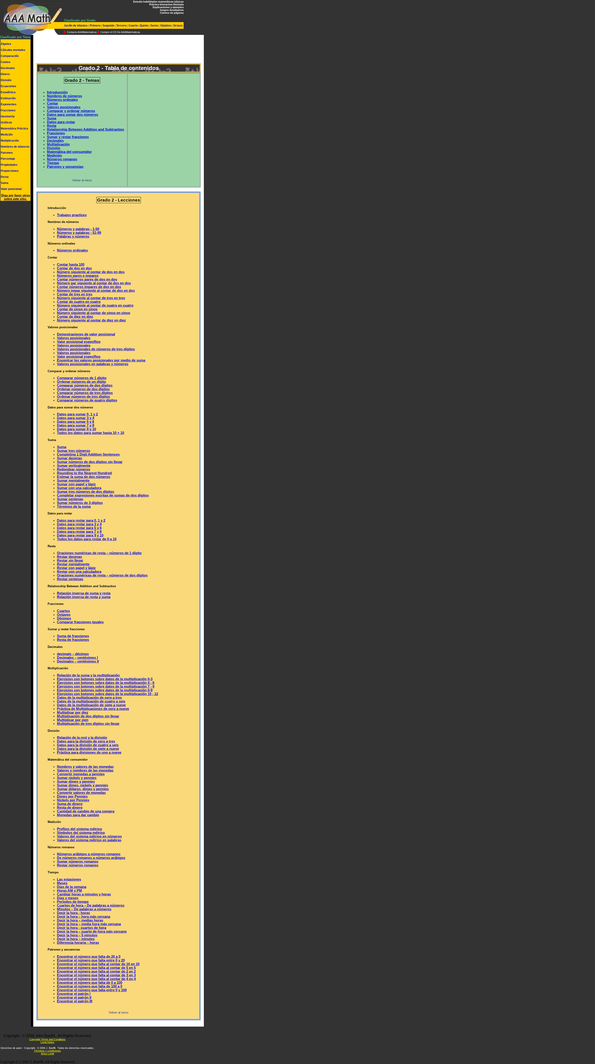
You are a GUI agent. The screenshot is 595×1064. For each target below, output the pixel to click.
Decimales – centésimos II (78, 661)
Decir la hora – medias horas (80, 920)
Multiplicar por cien (72, 720)
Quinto (144, 25)
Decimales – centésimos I (77, 658)
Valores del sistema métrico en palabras (89, 840)
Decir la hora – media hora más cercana (89, 924)
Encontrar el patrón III (74, 1001)
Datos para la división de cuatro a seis (88, 745)
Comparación (10, 56)
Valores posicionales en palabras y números (92, 364)
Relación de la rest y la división (82, 737)
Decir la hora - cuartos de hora (81, 928)
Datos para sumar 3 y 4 (75, 418)
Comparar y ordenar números (71, 111)
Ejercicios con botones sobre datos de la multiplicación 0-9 (104, 690)
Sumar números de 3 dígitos (80, 503)
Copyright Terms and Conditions (47, 1039)
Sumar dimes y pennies (76, 781)
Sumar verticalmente (73, 465)
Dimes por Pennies (72, 796)
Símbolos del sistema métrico (81, 833)
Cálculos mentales (13, 50)
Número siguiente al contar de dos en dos (91, 272)
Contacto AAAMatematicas (82, 32)
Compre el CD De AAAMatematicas (120, 32)
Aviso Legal (47, 1053)
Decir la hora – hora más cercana (83, 916)
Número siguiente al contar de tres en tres (91, 298)
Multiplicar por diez (72, 712)
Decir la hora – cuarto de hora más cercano (92, 931)
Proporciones (10, 170)
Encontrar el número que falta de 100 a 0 (89, 986)
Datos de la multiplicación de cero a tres (89, 697)
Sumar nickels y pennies (76, 778)
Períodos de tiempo (73, 902)
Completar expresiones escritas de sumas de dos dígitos (103, 495)
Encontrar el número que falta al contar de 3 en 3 (96, 975)
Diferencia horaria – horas (78, 943)
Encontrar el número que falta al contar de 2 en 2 (96, 971)
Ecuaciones (8, 86)
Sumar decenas (69, 458)
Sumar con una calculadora (79, 488)
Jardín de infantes (76, 25)
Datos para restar (61, 122)
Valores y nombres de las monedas (85, 770)
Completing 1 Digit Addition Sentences (88, 454)
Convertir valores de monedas (81, 793)
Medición (7, 134)
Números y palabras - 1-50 (78, 229)
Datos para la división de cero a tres (86, 741)
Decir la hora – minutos (76, 939)
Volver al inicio (82, 180)
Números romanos (62, 159)
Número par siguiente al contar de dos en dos (94, 283)
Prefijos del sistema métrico (79, 829)
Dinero (5, 74)
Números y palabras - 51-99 (79, 233)
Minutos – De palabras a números (84, 909)
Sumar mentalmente (73, 480)
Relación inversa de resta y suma (83, 597)
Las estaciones (69, 879)
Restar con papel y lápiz (76, 568)
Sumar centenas (70, 499)
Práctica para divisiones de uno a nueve (89, 752)
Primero (95, 25)
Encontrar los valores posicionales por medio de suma (101, 360)
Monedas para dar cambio (78, 815)
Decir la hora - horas (73, 913)
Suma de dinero (70, 804)
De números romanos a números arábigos (91, 858)
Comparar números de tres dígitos (85, 393)
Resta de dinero (70, 807)
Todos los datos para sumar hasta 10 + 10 (90, 433)
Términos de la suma (74, 506)
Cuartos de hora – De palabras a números (90, 905)
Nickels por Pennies (73, 800)
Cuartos (63, 611)
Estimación (8, 98)
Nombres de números (15, 146)
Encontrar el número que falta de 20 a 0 (88, 956)
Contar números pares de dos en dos (87, 279)
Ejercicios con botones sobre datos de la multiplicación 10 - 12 (107, 694)
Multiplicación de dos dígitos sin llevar (88, 716)
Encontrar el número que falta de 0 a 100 (89, 982)
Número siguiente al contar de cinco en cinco (93, 313)
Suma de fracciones (73, 636)
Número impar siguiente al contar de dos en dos (96, 290)
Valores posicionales (63, 107)
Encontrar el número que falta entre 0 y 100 (92, 990)
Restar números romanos (77, 865)
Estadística (8, 92)
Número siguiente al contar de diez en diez (91, 320)
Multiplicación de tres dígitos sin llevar (88, 724)
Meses (62, 883)
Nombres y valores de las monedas (85, 767)
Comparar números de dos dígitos (84, 385)
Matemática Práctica (14, 128)
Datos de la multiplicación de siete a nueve (91, 705)
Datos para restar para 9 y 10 (80, 535)
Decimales (8, 68)
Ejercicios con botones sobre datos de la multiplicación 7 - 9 (105, 686)
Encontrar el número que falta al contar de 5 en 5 (96, 968)
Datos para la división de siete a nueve (88, 749)
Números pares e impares (78, 276)
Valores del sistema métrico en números (89, 836)
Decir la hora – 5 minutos (77, 935)
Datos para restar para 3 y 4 (79, 524)
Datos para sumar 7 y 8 (75, 425)
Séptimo (165, 25)
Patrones (7, 152)
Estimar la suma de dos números (83, 477)
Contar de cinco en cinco (77, 309)
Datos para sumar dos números (72, 114)
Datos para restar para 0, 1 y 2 (81, 520)
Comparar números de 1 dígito (81, 378)
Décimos (64, 618)
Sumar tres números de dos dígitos (85, 492)
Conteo (5, 62)
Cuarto (133, 25)
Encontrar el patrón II (74, 997)
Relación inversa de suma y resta (83, 593)
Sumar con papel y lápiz (76, 484)
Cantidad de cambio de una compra (85, 811)
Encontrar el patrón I (73, 994)
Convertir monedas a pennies (81, 774)
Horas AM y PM (69, 890)
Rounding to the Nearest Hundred (84, 473)
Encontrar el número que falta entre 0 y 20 (91, 960)
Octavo (177, 25)
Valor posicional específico (78, 342)
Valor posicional (11, 189)
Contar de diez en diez (75, 316)
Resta (5, 177)
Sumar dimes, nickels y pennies (82, 785)
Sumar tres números (73, 451)
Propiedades (9, 164)
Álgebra (6, 44)
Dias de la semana (71, 887)
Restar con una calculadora (79, 571)
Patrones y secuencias (65, 167)
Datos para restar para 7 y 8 (79, 532)
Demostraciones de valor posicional (86, 334)
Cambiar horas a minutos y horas (84, 894)
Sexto (154, 25)
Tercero (121, 25)
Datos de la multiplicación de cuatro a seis (91, 701)
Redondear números (73, 469)
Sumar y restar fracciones (68, 137)
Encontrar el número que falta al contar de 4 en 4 (96, 979)
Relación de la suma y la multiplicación (88, 675)
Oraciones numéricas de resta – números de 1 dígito (99, 553)
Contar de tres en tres (74, 294)
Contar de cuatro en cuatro (79, 302)
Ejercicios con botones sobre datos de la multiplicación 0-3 (104, 679)
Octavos (63, 615)
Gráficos (6, 122)
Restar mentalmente (73, 564)
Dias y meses (67, 898)
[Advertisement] (118, 49)
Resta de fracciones (73, 640)
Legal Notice (47, 1042)
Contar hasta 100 (70, 264)
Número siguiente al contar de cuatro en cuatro (95, 305)
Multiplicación (10, 140)
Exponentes (9, 104)
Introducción (57, 92)
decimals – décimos (73, 654)
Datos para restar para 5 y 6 (79, 528)
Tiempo (53, 163)
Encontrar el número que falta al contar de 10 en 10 (98, 964)
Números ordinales (62, 100)
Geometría (8, 116)
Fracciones (8, 110)
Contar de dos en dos (74, 268)
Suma (4, 183)
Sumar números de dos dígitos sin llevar (89, 462)
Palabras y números (73, 236)
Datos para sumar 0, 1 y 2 (77, 414)
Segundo (108, 25)
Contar (52, 103)
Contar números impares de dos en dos (89, 287)
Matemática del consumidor (69, 152)
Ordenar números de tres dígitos (83, 396)
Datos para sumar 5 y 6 (75, 422)
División (6, 80)
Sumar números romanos (77, 861)
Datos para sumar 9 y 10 (76, 429)
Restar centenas (70, 579)
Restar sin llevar (70, 560)
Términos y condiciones (47, 1050)
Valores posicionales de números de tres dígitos (96, 349)
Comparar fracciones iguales (80, 622)
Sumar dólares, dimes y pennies (83, 789)
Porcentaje (8, 158)
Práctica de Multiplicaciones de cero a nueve (93, 709)
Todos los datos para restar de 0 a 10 (86, 539)
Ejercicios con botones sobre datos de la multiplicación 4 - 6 (105, 683)
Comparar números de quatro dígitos (87, 400)
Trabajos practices (72, 215)
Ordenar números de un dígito (81, 382)
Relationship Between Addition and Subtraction (85, 129)
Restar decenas (69, 557)
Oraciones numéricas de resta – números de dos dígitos (102, 575)
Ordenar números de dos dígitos (83, 389)
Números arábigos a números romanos (88, 854)
